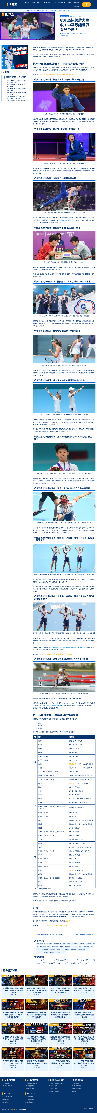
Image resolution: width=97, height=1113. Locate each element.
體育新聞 (63, 952)
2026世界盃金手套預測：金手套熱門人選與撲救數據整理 (37, 1063)
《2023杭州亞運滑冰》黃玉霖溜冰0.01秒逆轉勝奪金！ (57, 654)
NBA (38, 946)
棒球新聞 (38, 949)
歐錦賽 (58, 949)
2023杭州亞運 (40, 10)
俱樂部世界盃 (50, 963)
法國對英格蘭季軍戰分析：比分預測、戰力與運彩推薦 (84, 989)
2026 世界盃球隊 (57, 943)
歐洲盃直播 (83, 960)
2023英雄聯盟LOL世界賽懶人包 (84, 934)
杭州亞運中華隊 (81, 33)
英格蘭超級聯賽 (81, 949)
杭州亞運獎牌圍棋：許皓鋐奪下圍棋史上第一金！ (16, 93)
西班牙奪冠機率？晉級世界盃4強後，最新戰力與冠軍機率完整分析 (37, 1014)
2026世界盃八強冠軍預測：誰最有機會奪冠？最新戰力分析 (84, 1063)
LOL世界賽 (88, 943)
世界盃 (68, 921)
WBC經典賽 (43, 946)
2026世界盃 (39, 960)
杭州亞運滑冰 (64, 36)
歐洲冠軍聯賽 (45, 949)
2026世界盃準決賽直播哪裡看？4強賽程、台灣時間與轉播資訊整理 (36, 1038)
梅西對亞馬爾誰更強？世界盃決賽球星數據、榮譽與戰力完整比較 (13, 990)
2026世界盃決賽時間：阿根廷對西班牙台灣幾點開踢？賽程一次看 (60, 990)
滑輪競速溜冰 (73, 764)
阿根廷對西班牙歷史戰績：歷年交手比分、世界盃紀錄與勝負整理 (37, 990)
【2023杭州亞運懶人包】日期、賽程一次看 (53, 925)
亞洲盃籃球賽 (74, 946)
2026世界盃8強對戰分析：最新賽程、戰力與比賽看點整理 (60, 1063)
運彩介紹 (58, 952)
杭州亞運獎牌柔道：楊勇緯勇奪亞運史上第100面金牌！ (16, 81)
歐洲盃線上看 (40, 963)
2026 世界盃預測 (66, 943)
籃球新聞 (67, 949)
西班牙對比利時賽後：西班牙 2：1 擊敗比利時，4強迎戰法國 (13, 1063)
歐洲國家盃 (52, 949)
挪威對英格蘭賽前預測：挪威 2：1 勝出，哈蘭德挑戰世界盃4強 (84, 1038)
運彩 (66, 963)
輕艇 (70, 783)
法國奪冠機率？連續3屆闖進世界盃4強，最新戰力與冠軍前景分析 (60, 1014)
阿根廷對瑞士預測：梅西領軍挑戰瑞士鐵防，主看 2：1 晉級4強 (60, 1038)
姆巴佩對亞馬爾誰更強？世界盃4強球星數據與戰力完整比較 (84, 1014)
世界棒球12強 (55, 946)
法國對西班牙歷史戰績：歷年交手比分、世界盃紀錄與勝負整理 (13, 1038)
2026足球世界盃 (31, 10)
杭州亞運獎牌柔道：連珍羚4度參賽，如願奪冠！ (16, 85)
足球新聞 (46, 952)
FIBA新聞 (82, 943)
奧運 (80, 946)
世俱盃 (48, 946)
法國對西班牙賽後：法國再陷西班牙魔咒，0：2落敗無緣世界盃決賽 (13, 1014)
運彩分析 (62, 960)
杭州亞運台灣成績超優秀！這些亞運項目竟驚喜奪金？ (57, 74)
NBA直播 (85, 963)
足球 (88, 949)
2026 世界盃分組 (48, 943)
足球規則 (52, 952)
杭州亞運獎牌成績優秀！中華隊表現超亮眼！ (15, 78)
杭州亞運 (73, 33)
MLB (94, 943)
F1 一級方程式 (75, 943)
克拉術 (71, 870)
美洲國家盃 (73, 949)
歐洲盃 (72, 963)
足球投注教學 (39, 952)
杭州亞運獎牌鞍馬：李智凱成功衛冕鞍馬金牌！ (16, 89)
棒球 (92, 946)
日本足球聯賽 (86, 946)
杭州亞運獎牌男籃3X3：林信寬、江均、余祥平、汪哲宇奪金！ (16, 97)
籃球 (63, 949)
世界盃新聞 (67, 946)
